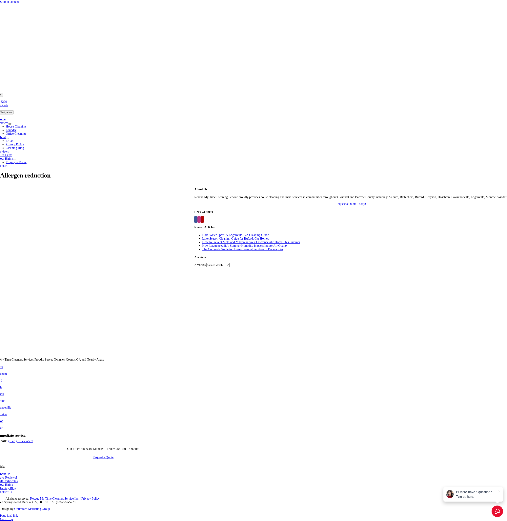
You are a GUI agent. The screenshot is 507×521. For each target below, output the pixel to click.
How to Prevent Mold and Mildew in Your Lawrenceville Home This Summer (251, 242)
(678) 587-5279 (20, 441)
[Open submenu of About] (7, 138)
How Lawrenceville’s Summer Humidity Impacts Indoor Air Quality (245, 245)
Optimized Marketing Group (32, 508)
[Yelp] (202, 219)
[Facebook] (195, 219)
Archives (200, 265)
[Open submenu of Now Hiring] (14, 159)
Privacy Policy (90, 498)
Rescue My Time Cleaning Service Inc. (54, 498)
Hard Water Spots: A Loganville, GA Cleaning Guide (235, 235)
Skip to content (9, 1)
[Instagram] (199, 219)
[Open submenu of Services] (9, 124)
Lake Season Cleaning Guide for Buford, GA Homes (235, 238)
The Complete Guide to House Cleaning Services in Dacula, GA (242, 249)
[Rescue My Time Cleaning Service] (253, 90)
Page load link (9, 515)
